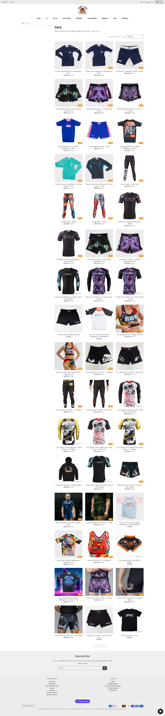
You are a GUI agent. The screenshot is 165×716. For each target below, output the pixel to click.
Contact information (110, 709)
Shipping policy (122, 709)
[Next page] (105, 646)
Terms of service (86, 709)
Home (23, 23)
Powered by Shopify (55, 709)
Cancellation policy (98, 709)
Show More (95, 31)
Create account (149, 2)
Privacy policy (76, 709)
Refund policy (66, 709)
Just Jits (45, 709)
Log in (142, 2)
